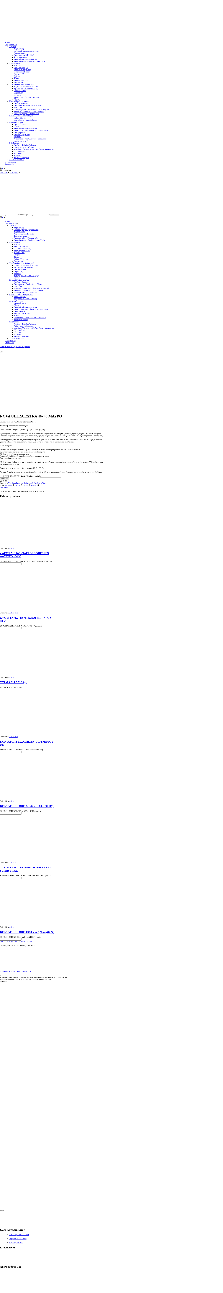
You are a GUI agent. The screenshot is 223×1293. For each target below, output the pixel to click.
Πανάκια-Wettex (20, 91)
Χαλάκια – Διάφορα (21, 158)
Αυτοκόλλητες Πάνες (22, 135)
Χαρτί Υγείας (19, 49)
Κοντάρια (17, 95)
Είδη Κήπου (18, 153)
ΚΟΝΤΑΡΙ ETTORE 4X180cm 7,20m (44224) (27, 932)
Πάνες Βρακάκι (19, 133)
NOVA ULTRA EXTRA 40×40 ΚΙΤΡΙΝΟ (16, 942)
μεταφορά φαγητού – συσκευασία (26, 114)
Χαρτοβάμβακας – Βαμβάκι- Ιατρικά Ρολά (29, 61)
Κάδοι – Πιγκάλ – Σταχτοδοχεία (21, 116)
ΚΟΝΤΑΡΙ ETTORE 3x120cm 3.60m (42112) (27, 806)
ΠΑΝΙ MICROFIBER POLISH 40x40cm (15, 971)
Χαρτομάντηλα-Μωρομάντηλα (25, 128)
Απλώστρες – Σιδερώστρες (24, 147)
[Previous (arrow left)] (1, 1210)
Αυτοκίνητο (18, 82)
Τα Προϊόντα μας (11, 45)
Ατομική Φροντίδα (16, 122)
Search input (21, 215)
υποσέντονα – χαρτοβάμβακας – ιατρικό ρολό (31, 130)
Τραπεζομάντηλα (20, 57)
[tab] (111, 487)
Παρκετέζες (18, 93)
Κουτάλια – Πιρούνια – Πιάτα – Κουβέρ (29, 112)
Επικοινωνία (9, 164)
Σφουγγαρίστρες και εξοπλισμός (26, 89)
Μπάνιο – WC (19, 74)
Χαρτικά (12, 47)
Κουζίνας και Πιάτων (22, 72)
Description (4, 487)
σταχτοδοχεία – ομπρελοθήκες (25, 120)
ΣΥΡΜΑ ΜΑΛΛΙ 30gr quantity (11, 687)
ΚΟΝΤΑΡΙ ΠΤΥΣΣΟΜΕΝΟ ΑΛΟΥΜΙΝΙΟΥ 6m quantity (21, 750)
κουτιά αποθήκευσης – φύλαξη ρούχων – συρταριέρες (34, 149)
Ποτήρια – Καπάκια (21, 103)
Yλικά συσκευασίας (16, 160)
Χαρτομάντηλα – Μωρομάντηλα (26, 59)
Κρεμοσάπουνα (20, 124)
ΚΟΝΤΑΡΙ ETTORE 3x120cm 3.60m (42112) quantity (20, 811)
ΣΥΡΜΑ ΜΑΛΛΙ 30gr (13, 682)
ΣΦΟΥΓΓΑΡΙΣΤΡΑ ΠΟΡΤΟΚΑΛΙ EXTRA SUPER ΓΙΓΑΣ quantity (25, 876)
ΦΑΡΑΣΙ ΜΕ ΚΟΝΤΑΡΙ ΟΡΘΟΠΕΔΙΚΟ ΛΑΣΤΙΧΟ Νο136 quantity (26, 561)
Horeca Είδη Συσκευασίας (19, 101)
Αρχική (7, 43)
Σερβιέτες (17, 137)
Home (2, 347)
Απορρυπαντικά (15, 63)
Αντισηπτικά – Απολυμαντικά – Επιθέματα (30, 139)
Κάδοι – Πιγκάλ (20, 118)
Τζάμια (16, 78)
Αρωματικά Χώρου (21, 68)
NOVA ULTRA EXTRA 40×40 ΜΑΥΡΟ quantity (20, 476)
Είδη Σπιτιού (14, 143)
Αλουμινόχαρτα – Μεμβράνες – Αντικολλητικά (31, 110)
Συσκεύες (17, 156)
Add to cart (4, 479)
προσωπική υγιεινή (21, 141)
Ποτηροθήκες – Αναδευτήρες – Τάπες (28, 105)
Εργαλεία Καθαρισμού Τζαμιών (26, 86)
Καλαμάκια (18, 107)
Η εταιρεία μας (10, 162)
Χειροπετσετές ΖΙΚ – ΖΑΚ (24, 55)
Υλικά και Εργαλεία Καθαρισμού (21, 84)
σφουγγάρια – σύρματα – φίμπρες (26, 97)
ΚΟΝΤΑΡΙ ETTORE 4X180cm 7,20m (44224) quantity (20, 937)
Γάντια (16, 99)
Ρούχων (17, 76)
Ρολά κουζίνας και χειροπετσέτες (26, 51)
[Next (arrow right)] (3, 1210)
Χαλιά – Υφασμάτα (21, 80)
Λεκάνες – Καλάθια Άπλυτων (25, 145)
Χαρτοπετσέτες (19, 53)
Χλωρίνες (17, 66)
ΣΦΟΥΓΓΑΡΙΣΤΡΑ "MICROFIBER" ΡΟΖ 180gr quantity (21, 626)
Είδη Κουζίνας (19, 151)
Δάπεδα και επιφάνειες (22, 70)
